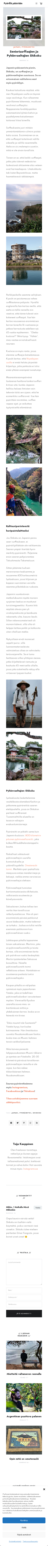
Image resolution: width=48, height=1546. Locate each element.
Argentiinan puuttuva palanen (24, 1416)
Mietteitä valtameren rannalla (24, 1374)
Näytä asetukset (24, 1535)
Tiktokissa (29, 1091)
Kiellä (24, 1527)
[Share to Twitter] (17, 1123)
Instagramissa (19, 1087)
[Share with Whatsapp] (30, 1123)
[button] (44, 1489)
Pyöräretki (28, 47)
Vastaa (37, 1207)
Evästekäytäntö (15, 1541)
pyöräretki (25, 1113)
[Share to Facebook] (11, 1123)
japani (15, 1113)
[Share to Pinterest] (24, 1123)
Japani (16, 47)
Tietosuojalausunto (30, 1541)
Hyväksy (24, 1520)
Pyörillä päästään (13, 3)
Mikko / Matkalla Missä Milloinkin (17, 1208)
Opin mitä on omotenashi (24, 1459)
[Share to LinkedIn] (36, 1123)
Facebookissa (13, 1091)
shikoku (37, 1113)
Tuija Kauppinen (23, 1144)
